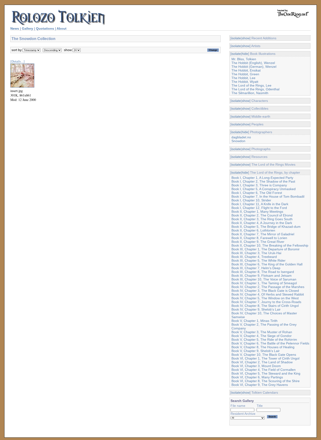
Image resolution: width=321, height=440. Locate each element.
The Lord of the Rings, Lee (251, 85)
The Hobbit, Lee (243, 78)
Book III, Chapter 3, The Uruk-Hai (256, 253)
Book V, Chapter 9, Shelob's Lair (255, 351)
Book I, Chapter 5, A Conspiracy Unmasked (263, 189)
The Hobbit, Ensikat (246, 70)
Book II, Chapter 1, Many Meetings (257, 211)
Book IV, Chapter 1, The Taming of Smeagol (264, 283)
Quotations (45, 28)
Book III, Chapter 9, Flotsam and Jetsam (261, 275)
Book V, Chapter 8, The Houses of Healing (262, 347)
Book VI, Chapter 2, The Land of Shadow (262, 362)
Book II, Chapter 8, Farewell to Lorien (259, 238)
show (246, 38)
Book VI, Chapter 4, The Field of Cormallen (263, 370)
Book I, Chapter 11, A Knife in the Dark (259, 204)
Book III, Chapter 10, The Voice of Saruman (263, 279)
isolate (236, 38)
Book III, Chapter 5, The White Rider (258, 260)
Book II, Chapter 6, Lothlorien (253, 230)
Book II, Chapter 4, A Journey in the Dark (261, 223)
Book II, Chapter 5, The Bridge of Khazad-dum (266, 226)
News (14, 28)
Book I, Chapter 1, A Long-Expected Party (262, 178)
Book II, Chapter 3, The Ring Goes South (262, 219)
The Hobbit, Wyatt (244, 82)
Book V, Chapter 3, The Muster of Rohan (261, 332)
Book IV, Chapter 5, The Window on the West (265, 298)
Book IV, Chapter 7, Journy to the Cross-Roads (266, 302)
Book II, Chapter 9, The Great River (257, 242)
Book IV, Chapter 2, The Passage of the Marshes (267, 287)
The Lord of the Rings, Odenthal (255, 89)
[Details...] (17, 61)
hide (245, 54)
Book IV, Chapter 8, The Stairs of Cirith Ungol (265, 306)
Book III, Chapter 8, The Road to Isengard (262, 272)
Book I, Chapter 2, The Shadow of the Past (263, 181)
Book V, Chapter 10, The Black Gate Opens (263, 354)
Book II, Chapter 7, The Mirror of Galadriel (262, 234)
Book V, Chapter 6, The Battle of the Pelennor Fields (270, 343)
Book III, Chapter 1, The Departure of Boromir (265, 249)
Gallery (27, 28)
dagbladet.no (241, 137)
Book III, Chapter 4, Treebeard (254, 257)
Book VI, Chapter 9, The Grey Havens (259, 385)
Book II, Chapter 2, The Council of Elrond (262, 215)
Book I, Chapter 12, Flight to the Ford (259, 208)
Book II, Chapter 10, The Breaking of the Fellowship (269, 245)
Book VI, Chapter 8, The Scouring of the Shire (265, 381)
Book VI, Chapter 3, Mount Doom (256, 366)
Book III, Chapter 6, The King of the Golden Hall (266, 264)
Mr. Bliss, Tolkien (243, 59)
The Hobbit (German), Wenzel (253, 66)
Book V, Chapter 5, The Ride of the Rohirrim (264, 339)
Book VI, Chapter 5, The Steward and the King (265, 373)
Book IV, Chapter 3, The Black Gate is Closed (265, 290)
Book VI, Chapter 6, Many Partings (257, 377)
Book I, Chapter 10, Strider (251, 200)
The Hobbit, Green (245, 74)
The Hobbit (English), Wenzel (253, 63)
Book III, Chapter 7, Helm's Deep (255, 268)
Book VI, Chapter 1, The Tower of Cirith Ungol (265, 358)
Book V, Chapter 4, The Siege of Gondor (261, 336)
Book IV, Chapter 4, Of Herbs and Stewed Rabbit (267, 294)
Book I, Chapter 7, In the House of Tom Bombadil (267, 196)
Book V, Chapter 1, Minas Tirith (254, 321)
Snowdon (238, 141)
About (62, 28)
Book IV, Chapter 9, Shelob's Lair (256, 309)
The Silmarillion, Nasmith (249, 93)
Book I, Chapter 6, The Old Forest (256, 193)
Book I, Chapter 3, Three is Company (259, 185)
